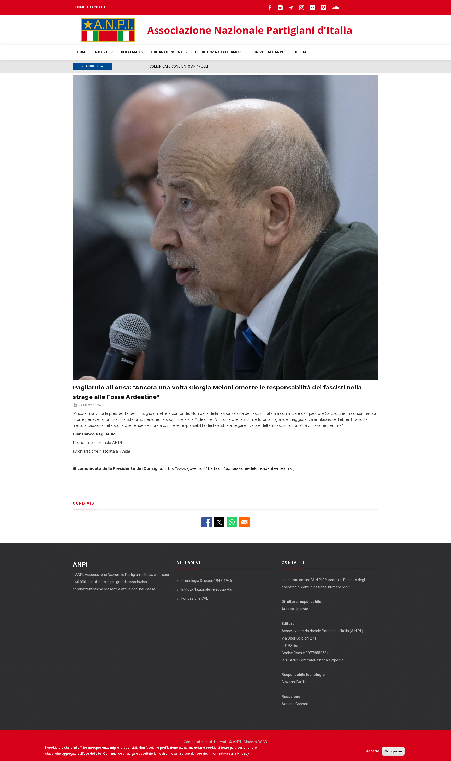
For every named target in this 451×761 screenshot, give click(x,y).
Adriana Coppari (295, 704)
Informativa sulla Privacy (229, 753)
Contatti (97, 7)
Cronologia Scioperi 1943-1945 (206, 581)
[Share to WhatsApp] (232, 522)
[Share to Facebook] (206, 522)
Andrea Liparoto (295, 609)
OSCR (262, 742)
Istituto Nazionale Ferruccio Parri (208, 589)
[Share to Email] (244, 522)
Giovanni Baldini (294, 682)
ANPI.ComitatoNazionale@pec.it (316, 660)
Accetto (372, 751)
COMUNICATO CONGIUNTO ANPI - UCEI (144, 66)
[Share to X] (219, 522)
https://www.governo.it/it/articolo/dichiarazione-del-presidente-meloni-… (228, 468)
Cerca (301, 52)
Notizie (102, 52)
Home (80, 7)
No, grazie (393, 751)
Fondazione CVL (194, 598)
